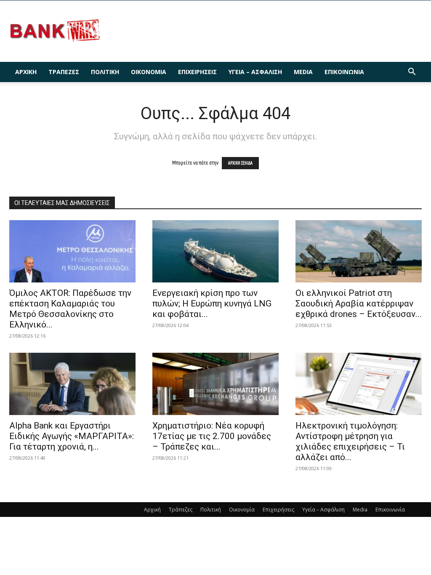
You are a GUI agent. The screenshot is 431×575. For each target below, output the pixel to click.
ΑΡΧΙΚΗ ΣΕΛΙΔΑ (240, 163)
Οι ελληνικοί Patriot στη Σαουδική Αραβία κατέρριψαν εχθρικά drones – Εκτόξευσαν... (358, 303)
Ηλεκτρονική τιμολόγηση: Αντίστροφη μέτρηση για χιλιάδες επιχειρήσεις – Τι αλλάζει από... (350, 441)
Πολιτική (105, 72)
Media (303, 72)
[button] (412, 73)
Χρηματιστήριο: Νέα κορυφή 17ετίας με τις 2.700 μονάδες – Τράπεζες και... (211, 436)
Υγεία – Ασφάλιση (255, 72)
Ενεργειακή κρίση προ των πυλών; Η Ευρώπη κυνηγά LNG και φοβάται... (211, 303)
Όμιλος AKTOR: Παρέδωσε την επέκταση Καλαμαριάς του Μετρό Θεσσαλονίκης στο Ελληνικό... (70, 309)
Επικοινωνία (344, 72)
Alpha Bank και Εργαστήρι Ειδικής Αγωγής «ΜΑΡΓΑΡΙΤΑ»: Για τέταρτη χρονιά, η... (71, 436)
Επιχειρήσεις (197, 72)
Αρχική (26, 72)
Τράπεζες (63, 72)
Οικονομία (148, 72)
